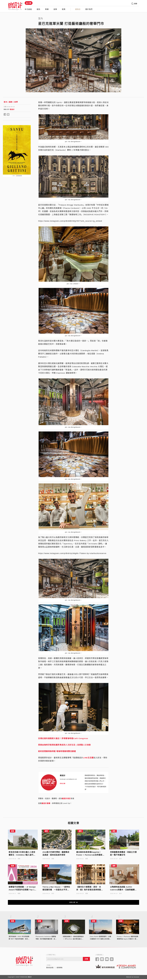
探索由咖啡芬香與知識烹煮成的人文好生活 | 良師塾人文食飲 (64, 745)
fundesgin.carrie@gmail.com (68, 779)
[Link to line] (102, 959)
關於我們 (89, 9)
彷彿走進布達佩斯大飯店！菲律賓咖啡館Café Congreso (63, 738)
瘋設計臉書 (46, 803)
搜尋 (135, 3)
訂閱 (29, 3)
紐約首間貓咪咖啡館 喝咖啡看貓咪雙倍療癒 (57, 751)
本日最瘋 (28, 9)
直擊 (55, 9)
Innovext (136, 977)
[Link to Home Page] (15, 6)
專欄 (47, 9)
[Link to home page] (24, 961)
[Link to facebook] (97, 959)
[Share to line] (8, 114)
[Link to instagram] (112, 959)
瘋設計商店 (66, 798)
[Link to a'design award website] (126, 966)
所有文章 (62, 783)
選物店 (78, 9)
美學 (16, 102)
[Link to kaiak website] (105, 966)
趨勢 (38, 9)
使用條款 (59, 967)
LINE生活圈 (88, 758)
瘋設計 (12, 109)
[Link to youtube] (107, 959)
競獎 (64, 9)
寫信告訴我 (50, 967)
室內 (5, 102)
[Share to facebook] (5, 114)
